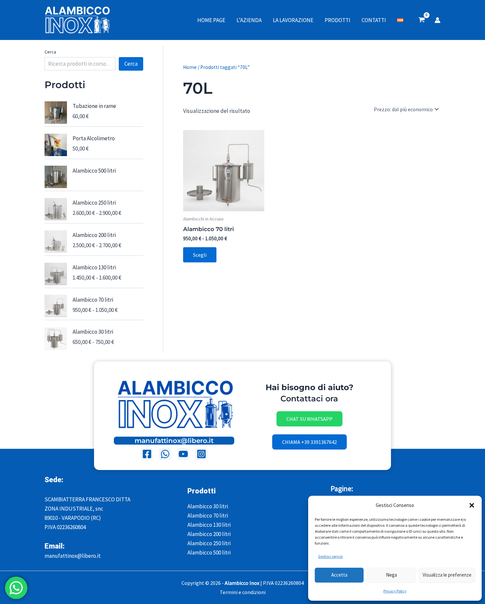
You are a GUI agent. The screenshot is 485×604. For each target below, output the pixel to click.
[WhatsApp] (165, 454)
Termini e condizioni (243, 592)
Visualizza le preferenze (447, 575)
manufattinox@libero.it (174, 441)
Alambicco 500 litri (209, 552)
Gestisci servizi (330, 556)
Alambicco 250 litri (209, 543)
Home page (211, 20)
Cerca (50, 52)
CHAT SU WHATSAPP (309, 419)
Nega (391, 575)
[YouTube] (183, 454)
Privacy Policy (394, 590)
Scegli (200, 255)
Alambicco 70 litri (207, 515)
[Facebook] (147, 454)
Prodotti (337, 20)
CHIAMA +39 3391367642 (309, 442)
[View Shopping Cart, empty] (421, 20)
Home (190, 67)
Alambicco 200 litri (209, 534)
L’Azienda (249, 20)
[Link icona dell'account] (437, 20)
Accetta (339, 575)
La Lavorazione (293, 20)
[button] (472, 505)
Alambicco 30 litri (207, 506)
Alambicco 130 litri (209, 524)
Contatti (374, 20)
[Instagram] (201, 454)
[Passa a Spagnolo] (400, 20)
